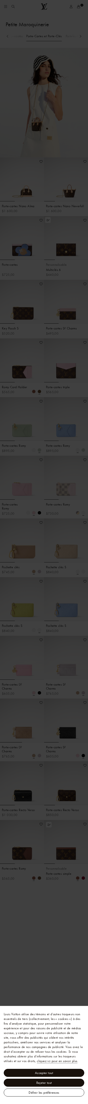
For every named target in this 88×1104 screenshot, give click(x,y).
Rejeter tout (44, 1083)
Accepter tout (44, 1073)
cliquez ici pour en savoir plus (57, 1061)
